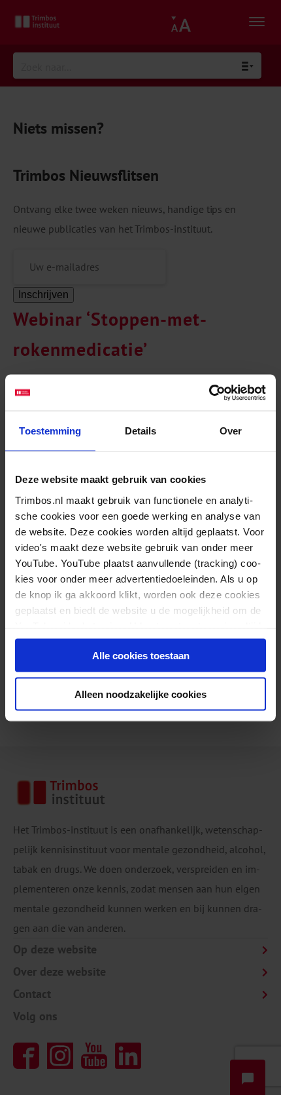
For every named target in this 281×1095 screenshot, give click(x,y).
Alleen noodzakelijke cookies (140, 693)
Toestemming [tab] (50, 430)
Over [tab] (231, 430)
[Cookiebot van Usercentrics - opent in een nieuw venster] (209, 392)
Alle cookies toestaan (141, 655)
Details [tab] (141, 430)
